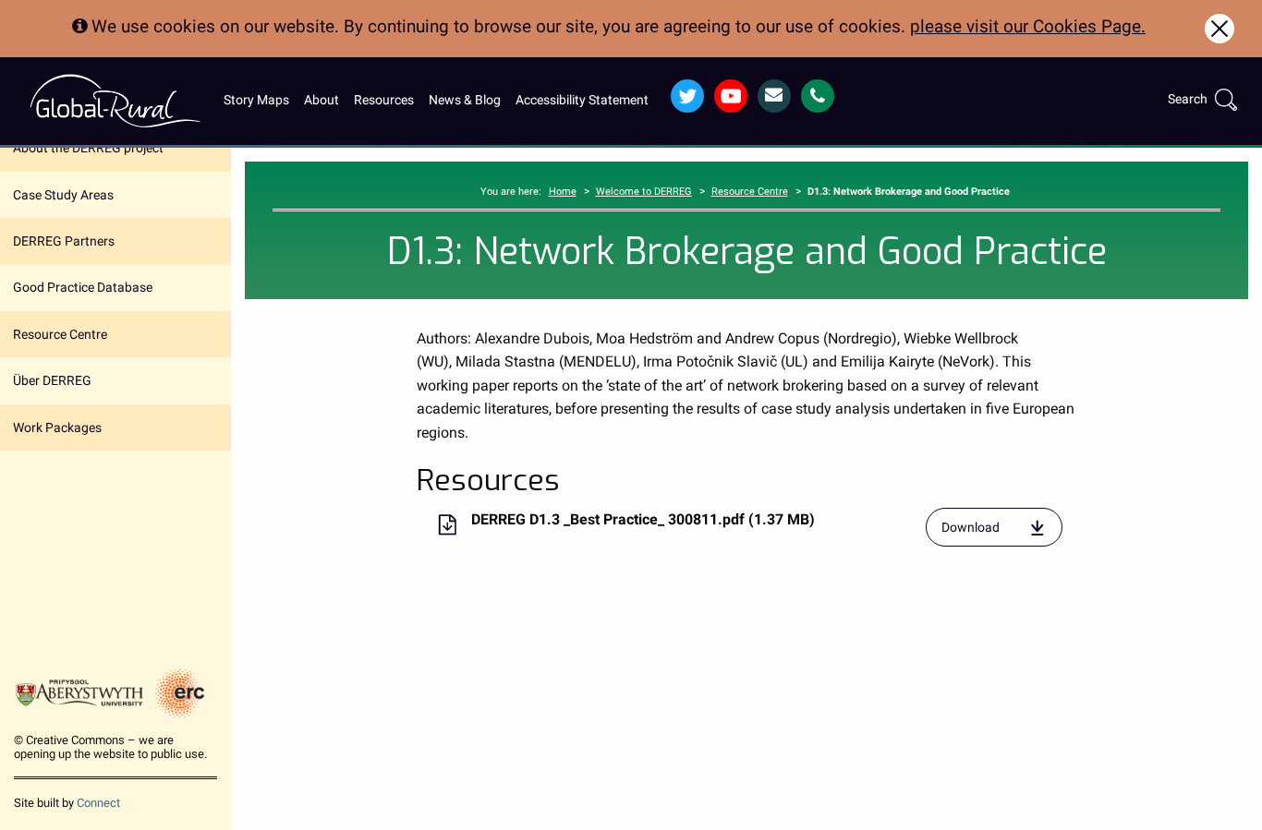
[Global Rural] (115, 99)
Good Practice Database (82, 287)
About (321, 100)
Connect (98, 803)
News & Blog (465, 100)
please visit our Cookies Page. (1028, 26)
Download (1002, 533)
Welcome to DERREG (644, 192)
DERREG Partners (64, 241)
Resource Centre (60, 334)
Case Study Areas (63, 194)
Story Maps (256, 100)
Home (562, 192)
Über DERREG (52, 380)
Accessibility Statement (582, 100)
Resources (384, 100)
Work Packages (57, 427)
